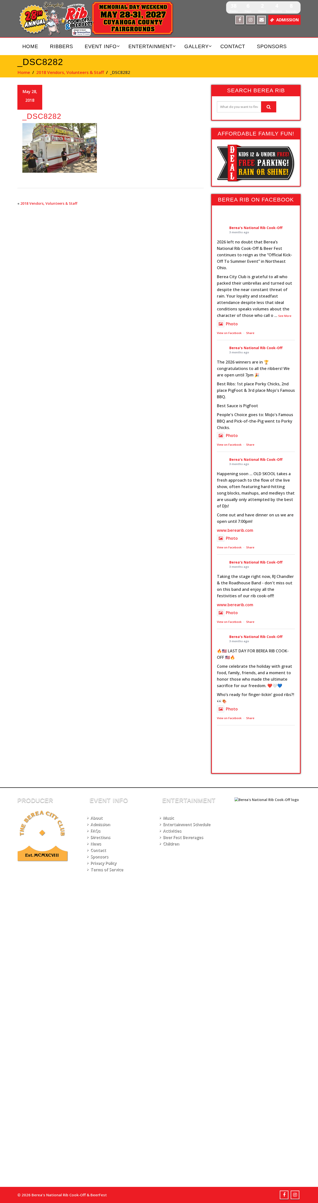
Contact (232, 46)
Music (168, 818)
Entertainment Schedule (186, 824)
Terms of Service (106, 869)
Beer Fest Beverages (183, 837)
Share (250, 333)
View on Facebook (229, 333)
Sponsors (272, 46)
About (96, 818)
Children (171, 843)
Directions (100, 837)
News (95, 843)
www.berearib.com (235, 530)
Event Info (101, 46)
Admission (100, 824)
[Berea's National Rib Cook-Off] (98, 18)
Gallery (196, 46)
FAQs (95, 831)
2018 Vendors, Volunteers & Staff (70, 72)
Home (30, 46)
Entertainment (150, 46)
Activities (172, 831)
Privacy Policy (103, 863)
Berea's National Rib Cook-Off (255, 227)
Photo (232, 324)
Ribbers (61, 46)
